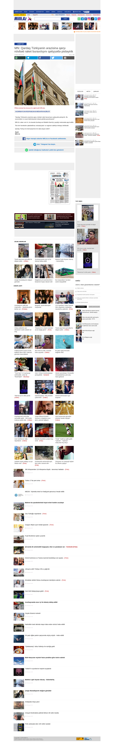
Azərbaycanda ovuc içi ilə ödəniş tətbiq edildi (41, 602)
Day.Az (68, 15)
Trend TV (35, 15)
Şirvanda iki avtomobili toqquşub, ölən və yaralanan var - (51, 547)
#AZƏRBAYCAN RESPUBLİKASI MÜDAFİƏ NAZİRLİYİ (32, 111)
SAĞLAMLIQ (68, 11)
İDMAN (47, 11)
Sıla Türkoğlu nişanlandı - (35, 514)
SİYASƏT (31, 11)
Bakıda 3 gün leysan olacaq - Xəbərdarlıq (39, 679)
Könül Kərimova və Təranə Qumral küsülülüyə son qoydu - (46, 558)
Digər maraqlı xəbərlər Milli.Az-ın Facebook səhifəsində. (46, 138)
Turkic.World (96, 15)
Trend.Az (74, 15)
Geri (14, 26)
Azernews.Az (81, 15)
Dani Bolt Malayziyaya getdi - (37, 591)
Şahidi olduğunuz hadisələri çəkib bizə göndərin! (46, 150)
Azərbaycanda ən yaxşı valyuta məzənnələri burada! (88, 31)
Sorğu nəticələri (94, 306)
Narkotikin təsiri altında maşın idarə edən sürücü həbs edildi (45, 624)
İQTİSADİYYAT (40, 11)
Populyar (80, 91)
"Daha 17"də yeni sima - (35, 480)
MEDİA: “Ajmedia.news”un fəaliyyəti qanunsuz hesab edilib (44, 491)
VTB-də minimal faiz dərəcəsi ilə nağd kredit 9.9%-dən (29, 108)
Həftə (88, 91)
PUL (53, 15)
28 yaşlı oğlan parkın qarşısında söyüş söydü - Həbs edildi (44, 635)
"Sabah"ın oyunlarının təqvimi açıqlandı (38, 668)
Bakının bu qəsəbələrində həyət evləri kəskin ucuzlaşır (44, 502)
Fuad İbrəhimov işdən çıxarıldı (35, 536)
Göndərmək (81, 306)
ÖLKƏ (25, 11)
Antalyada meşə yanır (32, 702)
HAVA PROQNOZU (60, 15)
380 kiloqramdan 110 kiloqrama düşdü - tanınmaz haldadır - (47, 469)
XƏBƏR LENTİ (18, 11)
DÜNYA (53, 11)
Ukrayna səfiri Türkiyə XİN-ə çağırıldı (37, 569)
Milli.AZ (20, 18)
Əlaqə (17, 14)
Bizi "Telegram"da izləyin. (46, 144)
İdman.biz (88, 15)
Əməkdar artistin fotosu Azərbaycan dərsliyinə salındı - (45, 580)
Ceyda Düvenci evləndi (32, 613)
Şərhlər (96, 91)
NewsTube (78, 11)
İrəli (99, 26)
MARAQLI (59, 11)
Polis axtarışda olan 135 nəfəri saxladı (37, 724)
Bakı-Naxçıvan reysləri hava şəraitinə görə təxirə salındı (45, 657)
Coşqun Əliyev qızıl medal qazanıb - (39, 525)
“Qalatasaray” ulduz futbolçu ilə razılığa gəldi (40, 646)
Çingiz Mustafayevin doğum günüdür (38, 691)
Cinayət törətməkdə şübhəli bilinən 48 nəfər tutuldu (42, 713)
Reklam (22, 14)
